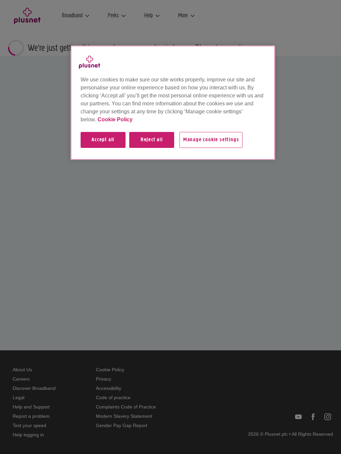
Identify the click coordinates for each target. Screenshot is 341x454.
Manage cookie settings (211, 140)
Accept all (103, 140)
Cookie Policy (115, 119)
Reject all (152, 140)
